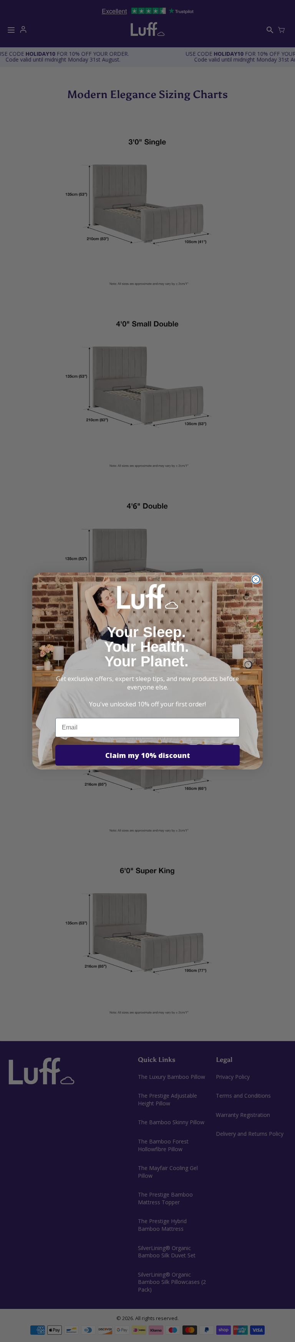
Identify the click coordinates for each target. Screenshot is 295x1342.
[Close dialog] (256, 579)
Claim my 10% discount (147, 755)
